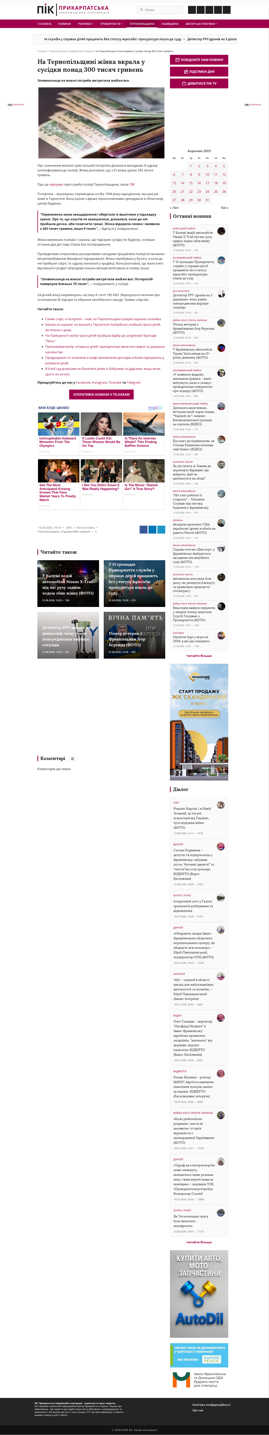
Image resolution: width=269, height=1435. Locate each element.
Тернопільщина (142, 24)
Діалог (180, 789)
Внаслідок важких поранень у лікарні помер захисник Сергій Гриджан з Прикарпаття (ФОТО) (194, 614)
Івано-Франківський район (190, 403)
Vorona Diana (85, 527)
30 (199, 200)
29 (191, 200)
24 (207, 191)
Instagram (99, 382)
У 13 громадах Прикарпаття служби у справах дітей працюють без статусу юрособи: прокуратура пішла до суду (193, 270)
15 (191, 183)
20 (174, 191)
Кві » (224, 208)
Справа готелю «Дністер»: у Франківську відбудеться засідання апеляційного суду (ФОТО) (194, 556)
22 (191, 191)
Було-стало (182, 895)
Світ (176, 802)
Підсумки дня (201, 71)
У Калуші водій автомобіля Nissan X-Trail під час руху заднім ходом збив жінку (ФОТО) (193, 239)
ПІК (131, 184)
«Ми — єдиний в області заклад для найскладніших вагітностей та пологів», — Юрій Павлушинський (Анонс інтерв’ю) (193, 989)
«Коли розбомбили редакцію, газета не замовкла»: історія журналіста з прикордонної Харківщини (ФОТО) (193, 1130)
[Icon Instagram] (201, 10)
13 (174, 183)
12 (224, 174)
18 (216, 183)
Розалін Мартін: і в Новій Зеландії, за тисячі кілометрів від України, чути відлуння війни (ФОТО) (192, 818)
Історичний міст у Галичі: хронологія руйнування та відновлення (193, 906)
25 (216, 191)
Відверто (180, 1071)
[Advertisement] (94, 708)
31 (207, 200)
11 (216, 174)
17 (207, 183)
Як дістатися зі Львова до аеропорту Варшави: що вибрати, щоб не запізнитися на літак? (192, 472)
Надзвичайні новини (81, 51)
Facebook (83, 382)
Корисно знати (183, 462)
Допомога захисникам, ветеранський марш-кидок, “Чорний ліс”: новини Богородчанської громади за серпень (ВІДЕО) (194, 416)
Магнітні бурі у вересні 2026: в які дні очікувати (191, 639)
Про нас (197, 1410)
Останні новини (192, 216)
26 (224, 191)
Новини (64, 24)
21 (182, 191)
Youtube (115, 382)
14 (182, 183)
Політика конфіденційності (211, 1405)
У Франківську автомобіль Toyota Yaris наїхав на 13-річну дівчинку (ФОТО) (192, 354)
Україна (178, 520)
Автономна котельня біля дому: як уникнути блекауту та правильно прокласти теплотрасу (194, 585)
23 (199, 191)
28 (182, 200)
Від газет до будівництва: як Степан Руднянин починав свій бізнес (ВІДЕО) (194, 445)
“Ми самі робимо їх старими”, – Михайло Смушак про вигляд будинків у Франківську (191, 501)
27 (174, 200)
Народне (178, 633)
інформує (56, 184)
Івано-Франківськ (184, 345)
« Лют (174, 208)
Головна (44, 24)
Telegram (134, 382)
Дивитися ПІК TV (201, 83)
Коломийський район (187, 257)
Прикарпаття (110, 24)
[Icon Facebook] (192, 10)
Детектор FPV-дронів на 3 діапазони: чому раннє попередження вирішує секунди (192, 301)
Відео (177, 1015)
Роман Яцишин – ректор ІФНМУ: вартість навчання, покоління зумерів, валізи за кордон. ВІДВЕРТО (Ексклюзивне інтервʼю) (193, 1086)
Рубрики (85, 24)
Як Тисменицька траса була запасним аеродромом (190, 1221)
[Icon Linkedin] (209, 10)
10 (207, 174)
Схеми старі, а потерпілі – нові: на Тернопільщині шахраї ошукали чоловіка (103, 319)
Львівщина (170, 24)
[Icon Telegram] (218, 10)
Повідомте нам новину (202, 60)
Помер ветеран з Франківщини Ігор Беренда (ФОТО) (127, 639)
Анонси (179, 974)
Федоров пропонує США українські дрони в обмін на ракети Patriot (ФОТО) (194, 529)
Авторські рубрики (201, 24)
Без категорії (181, 291)
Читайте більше (199, 656)
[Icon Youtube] (227, 10)
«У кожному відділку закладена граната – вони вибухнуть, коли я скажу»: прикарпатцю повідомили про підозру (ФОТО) (192, 383)
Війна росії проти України (190, 320)
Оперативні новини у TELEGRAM (101, 394)
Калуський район (184, 228)
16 (199, 183)
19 (224, 183)
